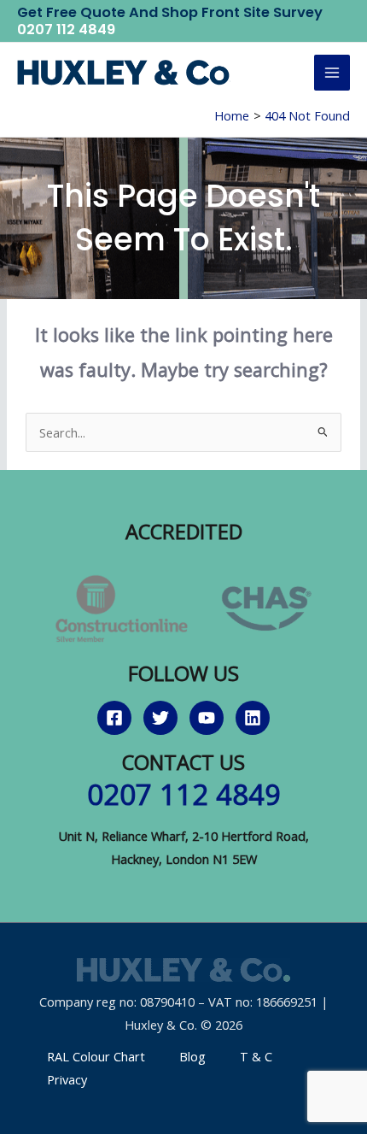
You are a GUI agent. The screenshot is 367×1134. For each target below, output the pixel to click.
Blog (192, 1056)
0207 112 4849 (66, 29)
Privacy (67, 1079)
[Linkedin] (253, 718)
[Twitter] (160, 718)
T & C (256, 1056)
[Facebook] (114, 718)
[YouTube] (206, 718)
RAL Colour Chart (96, 1056)
